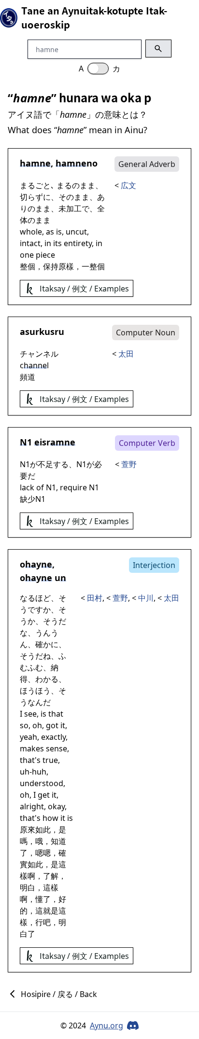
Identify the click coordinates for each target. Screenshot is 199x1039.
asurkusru (42, 331)
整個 (27, 266)
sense (56, 748)
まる (64, 185)
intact (30, 243)
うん (43, 632)
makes (32, 748)
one (27, 254)
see (30, 713)
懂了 (43, 899)
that (55, 713)
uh (24, 771)
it (62, 725)
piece (45, 254)
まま (87, 185)
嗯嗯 (43, 852)
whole (31, 231)
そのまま (73, 197)
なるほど (35, 598)
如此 (43, 829)
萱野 (129, 464)
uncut (76, 231)
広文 (128, 185)
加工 (74, 208)
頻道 (27, 377)
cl (34, 365)
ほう (27, 690)
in (47, 243)
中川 (146, 598)
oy (36, 564)
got (52, 725)
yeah (28, 737)
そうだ (54, 621)
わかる (46, 679)
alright (32, 806)
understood (41, 783)
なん (35, 702)
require (73, 487)
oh (37, 725)
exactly (53, 737)
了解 (50, 876)
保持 (50, 266)
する (61, 464)
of (40, 487)
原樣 (66, 266)
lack (27, 487)
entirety (78, 243)
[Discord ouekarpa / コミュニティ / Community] (133, 1025)
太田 (126, 353)
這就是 (46, 910)
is (59, 231)
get (44, 795)
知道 (58, 841)
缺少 (27, 499)
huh (39, 771)
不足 (45, 464)
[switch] (98, 68)
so (24, 725)
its (57, 243)
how (50, 818)
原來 (27, 829)
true (50, 760)
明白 (27, 887)
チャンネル (39, 353)
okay (56, 806)
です (35, 609)
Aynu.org (106, 1025)
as (50, 231)
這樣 (50, 887)
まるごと (35, 185)
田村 (94, 598)
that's (30, 760)
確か (43, 644)
